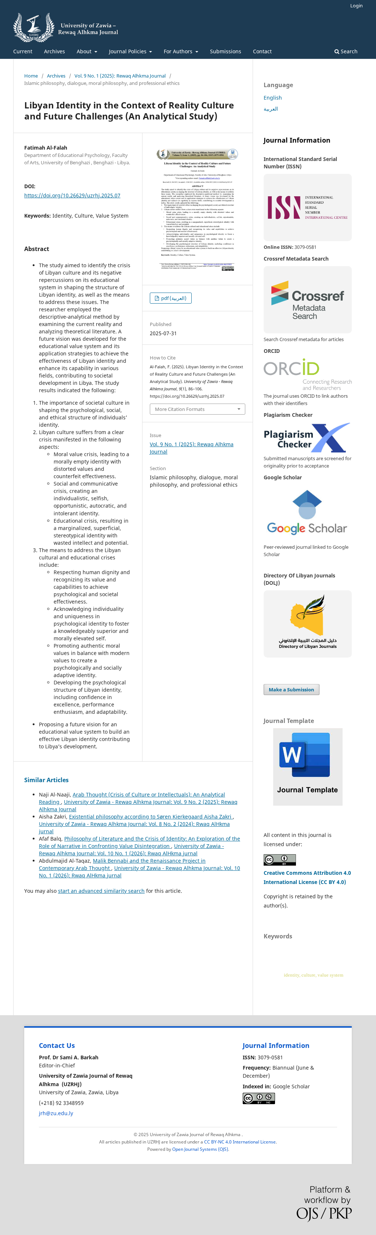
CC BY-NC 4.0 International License (240, 1142)
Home (31, 75)
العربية (271, 108)
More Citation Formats (180, 409)
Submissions (225, 51)
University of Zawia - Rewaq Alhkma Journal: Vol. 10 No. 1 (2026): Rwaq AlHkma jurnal (131, 849)
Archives (54, 51)
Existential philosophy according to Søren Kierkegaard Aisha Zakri (151, 816)
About (85, 51)
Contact (262, 51)
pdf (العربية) (173, 298)
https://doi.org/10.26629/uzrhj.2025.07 (72, 195)
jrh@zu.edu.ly (56, 1113)
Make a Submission (291, 689)
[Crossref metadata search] (308, 299)
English (273, 97)
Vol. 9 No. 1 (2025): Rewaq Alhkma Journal (120, 75)
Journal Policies (128, 51)
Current (22, 51)
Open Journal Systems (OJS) (200, 1149)
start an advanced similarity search (101, 890)
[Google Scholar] (308, 513)
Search (348, 51)
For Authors (179, 51)
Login (356, 5)
